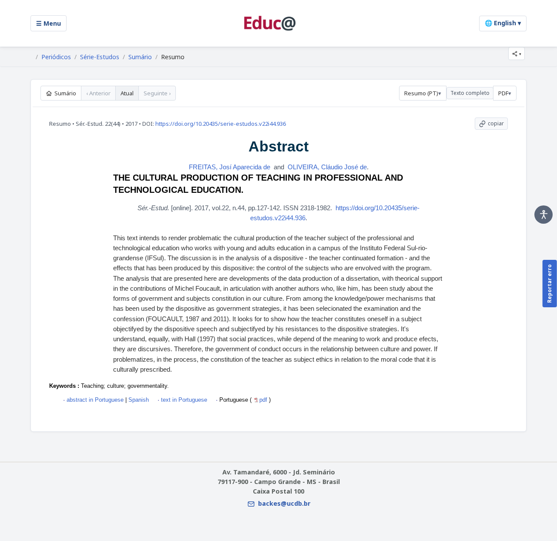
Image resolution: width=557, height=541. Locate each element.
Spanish (138, 400)
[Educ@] (269, 23)
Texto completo (470, 93)
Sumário (140, 57)
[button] (516, 53)
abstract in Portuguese (95, 400)
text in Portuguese (184, 400)
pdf (264, 400)
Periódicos (56, 57)
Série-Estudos (99, 57)
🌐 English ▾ (503, 23)
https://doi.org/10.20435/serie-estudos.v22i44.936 (220, 124)
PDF (503, 93)
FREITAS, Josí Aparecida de (229, 167)
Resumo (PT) (421, 93)
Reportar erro (549, 283)
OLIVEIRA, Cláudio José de (327, 167)
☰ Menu (48, 23)
